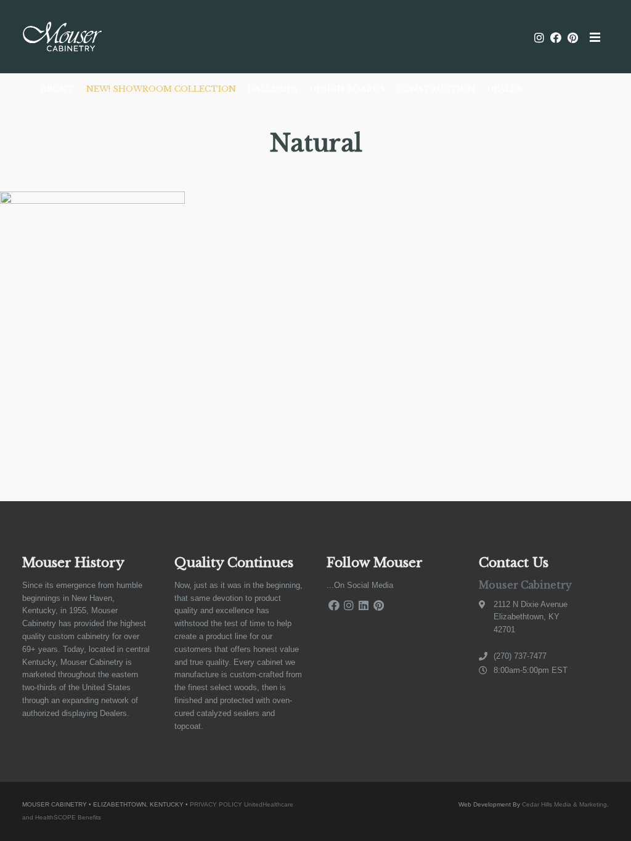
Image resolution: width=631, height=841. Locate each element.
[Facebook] (334, 605)
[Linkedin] (363, 605)
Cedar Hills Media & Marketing (564, 804)
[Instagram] (348, 605)
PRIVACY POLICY (216, 804)
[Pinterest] (378, 605)
